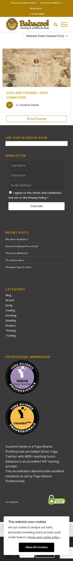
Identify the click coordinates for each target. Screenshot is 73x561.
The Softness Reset (14, 260)
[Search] (53, 24)
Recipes (10, 325)
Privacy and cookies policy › (44, 537)
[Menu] (62, 24)
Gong (8, 305)
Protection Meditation (16, 253)
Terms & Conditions (50, 2)
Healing (10, 310)
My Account (36, 8)
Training (10, 335)
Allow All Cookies (36, 547)
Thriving (10, 330)
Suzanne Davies (29, 105)
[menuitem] (23, 3)
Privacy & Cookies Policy (22, 2)
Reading (10, 320)
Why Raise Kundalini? (16, 239)
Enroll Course (36, 119)
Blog (8, 295)
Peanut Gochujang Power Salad (21, 246)
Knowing (10, 315)
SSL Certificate (11, 502)
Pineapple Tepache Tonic (18, 267)
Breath (9, 300)
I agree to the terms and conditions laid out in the (34, 195)
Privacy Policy (37, 197)
